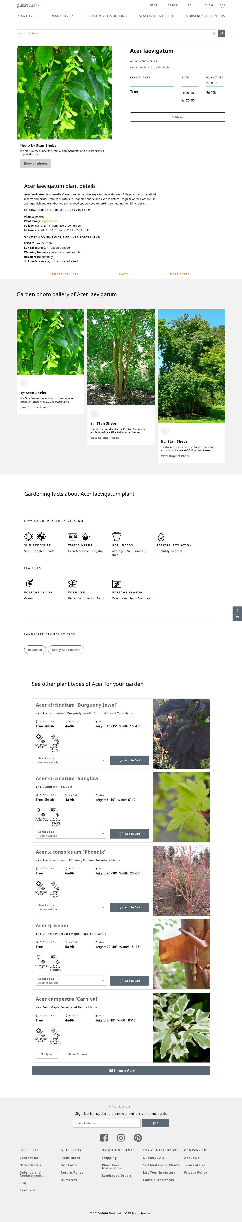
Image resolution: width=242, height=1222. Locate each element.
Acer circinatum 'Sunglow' (68, 778)
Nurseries (69, 1180)
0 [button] (222, 3)
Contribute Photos (158, 1180)
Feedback (27, 1190)
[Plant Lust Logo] (28, 5)
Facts (124, 274)
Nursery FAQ (153, 1158)
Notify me (178, 116)
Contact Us (29, 1158)
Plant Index (70, 1158)
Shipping (109, 1158)
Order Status (30, 1165)
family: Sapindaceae (66, 650)
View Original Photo (34, 407)
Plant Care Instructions (112, 1166)
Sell (191, 5)
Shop (153, 5)
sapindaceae (49, 221)
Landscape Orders (117, 1175)
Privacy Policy (195, 1172)
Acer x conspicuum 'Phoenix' (70, 852)
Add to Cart (132, 760)
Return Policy (72, 1172)
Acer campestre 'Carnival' (67, 999)
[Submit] (221, 33)
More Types (180, 274)
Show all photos (35, 163)
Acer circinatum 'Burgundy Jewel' (76, 705)
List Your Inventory (159, 1172)
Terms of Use (195, 1165)
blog (209, 5)
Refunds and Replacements (31, 1174)
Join (155, 1123)
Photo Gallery (65, 274)
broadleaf (35, 650)
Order (173, 5)
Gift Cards (69, 1165)
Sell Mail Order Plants (161, 1165)
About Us (191, 1158)
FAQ (23, 1183)
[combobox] (71, 760)
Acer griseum (52, 925)
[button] (214, 33)
